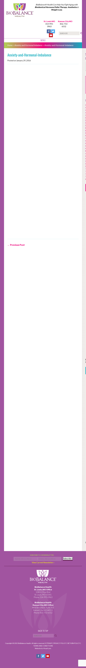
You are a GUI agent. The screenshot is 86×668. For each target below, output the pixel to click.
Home (10, 45)
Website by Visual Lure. (43, 648)
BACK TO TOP (43, 631)
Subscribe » (67, 558)
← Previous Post (16, 245)
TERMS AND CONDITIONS (43, 646)
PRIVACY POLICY (60, 643)
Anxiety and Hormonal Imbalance (28, 45)
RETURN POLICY (74, 643)
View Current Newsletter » (43, 562)
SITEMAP (48, 643)
